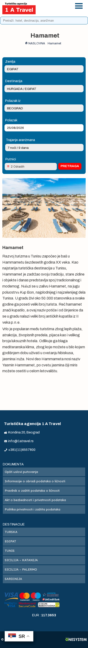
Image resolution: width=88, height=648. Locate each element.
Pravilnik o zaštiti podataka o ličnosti (32, 490)
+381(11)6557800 (58, 5)
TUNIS (10, 550)
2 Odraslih (17, 166)
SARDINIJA (13, 579)
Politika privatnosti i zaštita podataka (32, 509)
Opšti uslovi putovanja (21, 472)
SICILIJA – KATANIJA (21, 560)
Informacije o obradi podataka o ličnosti (35, 481)
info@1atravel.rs (58, 11)
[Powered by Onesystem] (76, 640)
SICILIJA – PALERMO (21, 569)
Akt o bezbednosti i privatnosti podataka (35, 500)
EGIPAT (10, 541)
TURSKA (11, 532)
